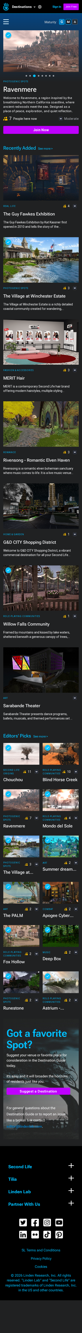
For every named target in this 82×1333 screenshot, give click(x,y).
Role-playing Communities (21, 616)
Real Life (9, 206)
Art (5, 698)
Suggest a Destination (38, 1091)
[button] (25, 6)
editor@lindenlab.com (24, 1126)
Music (47, 952)
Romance (9, 452)
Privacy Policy (41, 1259)
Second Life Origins (11, 772)
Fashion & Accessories (18, 370)
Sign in (56, 6)
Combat (48, 909)
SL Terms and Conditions (41, 1250)
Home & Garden (13, 534)
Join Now (41, 130)
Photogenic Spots (15, 81)
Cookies (41, 1267)
